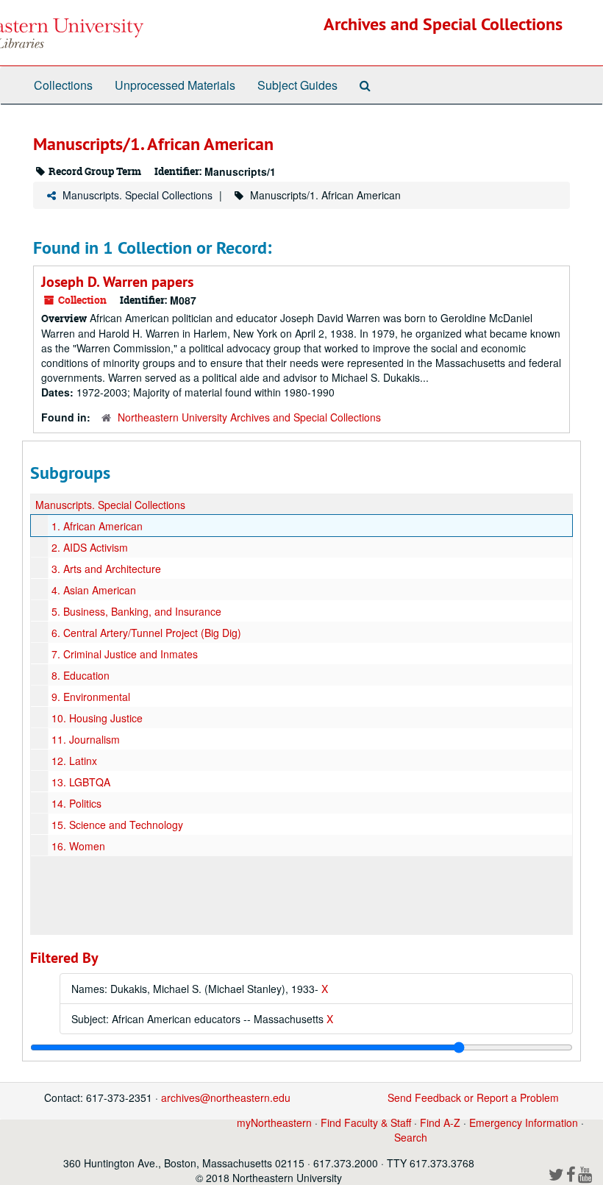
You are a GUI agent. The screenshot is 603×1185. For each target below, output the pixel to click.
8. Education (80, 675)
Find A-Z (440, 1122)
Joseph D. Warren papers (117, 281)
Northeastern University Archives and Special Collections (249, 417)
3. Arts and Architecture (106, 568)
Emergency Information (523, 1122)
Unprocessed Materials (175, 84)
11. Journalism (85, 739)
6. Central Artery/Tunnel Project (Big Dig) (146, 632)
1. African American (97, 526)
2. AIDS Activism (89, 547)
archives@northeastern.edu (225, 1097)
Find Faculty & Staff (366, 1122)
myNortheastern (274, 1122)
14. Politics (76, 803)
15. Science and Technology (117, 824)
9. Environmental (90, 696)
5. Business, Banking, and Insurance (136, 611)
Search (410, 1137)
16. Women (78, 846)
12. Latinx (74, 760)
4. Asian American (93, 590)
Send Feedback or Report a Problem (473, 1097)
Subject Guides (297, 84)
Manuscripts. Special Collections (138, 195)
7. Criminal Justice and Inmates (124, 654)
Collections (63, 84)
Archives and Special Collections (443, 24)
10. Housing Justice (97, 718)
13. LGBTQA (80, 782)
